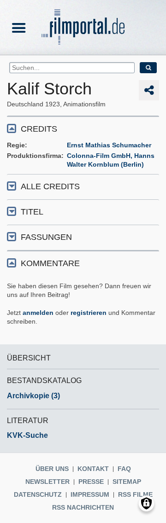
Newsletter (47, 481)
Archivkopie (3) (33, 396)
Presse (91, 481)
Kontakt (93, 468)
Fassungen (46, 237)
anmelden (38, 312)
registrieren (89, 312)
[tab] (83, 128)
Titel (32, 211)
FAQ (124, 468)
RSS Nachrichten (83, 507)
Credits (39, 129)
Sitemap (127, 481)
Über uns (52, 468)
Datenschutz (38, 494)
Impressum (90, 494)
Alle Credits (50, 186)
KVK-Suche (27, 435)
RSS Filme (135, 494)
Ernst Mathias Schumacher (109, 145)
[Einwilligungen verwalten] (146, 503)
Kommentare (50, 263)
